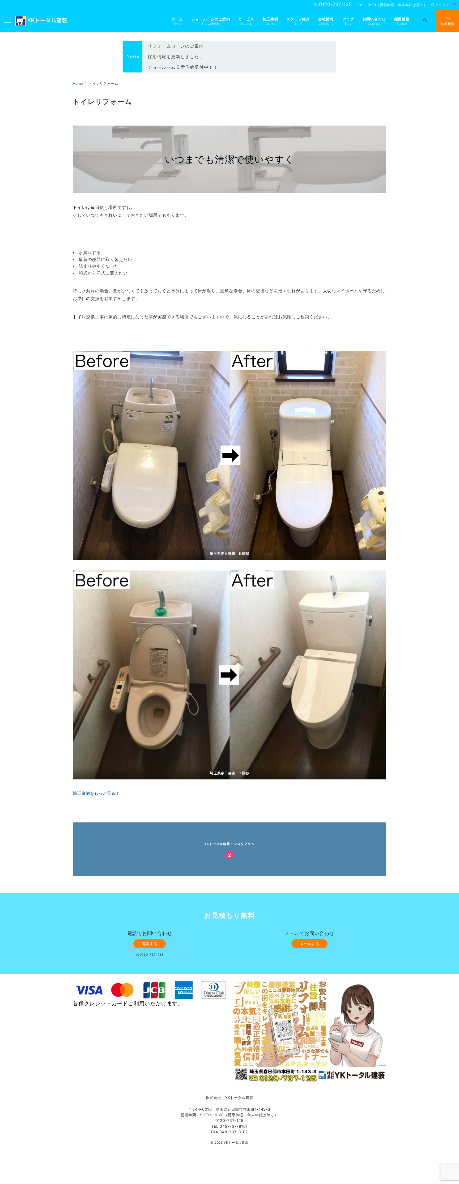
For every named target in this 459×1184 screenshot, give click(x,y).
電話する (149, 943)
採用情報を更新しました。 (176, 46)
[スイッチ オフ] (425, 20)
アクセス (442, 5)
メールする (309, 943)
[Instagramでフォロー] (454, 5)
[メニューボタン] (7, 20)
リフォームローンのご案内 (176, 67)
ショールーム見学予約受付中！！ (183, 56)
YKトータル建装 (47, 20)
